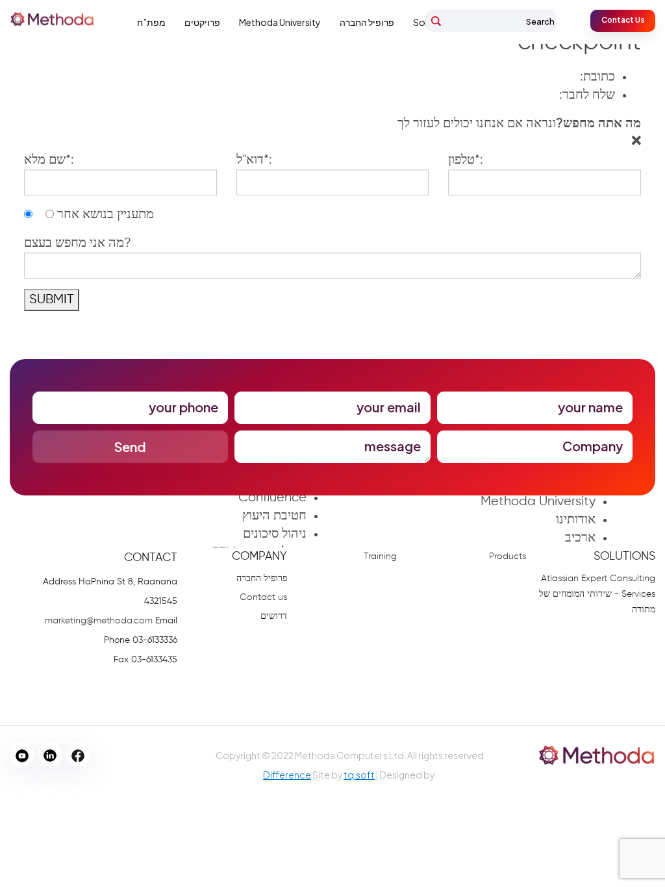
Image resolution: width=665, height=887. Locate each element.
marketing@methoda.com (99, 620)
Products (507, 556)
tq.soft (359, 775)
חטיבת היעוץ (274, 516)
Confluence (272, 498)
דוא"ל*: (254, 160)
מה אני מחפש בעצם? (77, 243)
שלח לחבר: (587, 95)
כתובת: (597, 77)
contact (150, 558)
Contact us (263, 597)
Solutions (624, 556)
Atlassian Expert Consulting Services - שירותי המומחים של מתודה (597, 594)
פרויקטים (202, 22)
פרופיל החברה (367, 22)
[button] (519, 124)
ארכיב (580, 538)
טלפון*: (465, 160)
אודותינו (576, 520)
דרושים (273, 616)
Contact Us (623, 20)
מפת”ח (151, 22)
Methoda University (280, 22)
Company (259, 556)
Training (380, 556)
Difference (287, 775)
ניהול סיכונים (275, 534)
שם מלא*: (49, 160)
